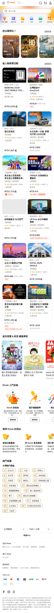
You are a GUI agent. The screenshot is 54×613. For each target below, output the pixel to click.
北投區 (10, 480)
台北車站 (12, 506)
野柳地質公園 (43, 480)
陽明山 (25, 480)
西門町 (26, 475)
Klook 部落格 (16, 547)
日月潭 (10, 475)
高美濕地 (12, 485)
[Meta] (4, 592)
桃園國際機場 (14, 491)
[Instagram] (9, 592)
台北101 (11, 470)
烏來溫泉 (42, 475)
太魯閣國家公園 (15, 501)
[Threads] (14, 592)
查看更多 (47, 31)
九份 (26, 470)
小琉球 (11, 511)
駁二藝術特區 (35, 491)
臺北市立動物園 (29, 496)
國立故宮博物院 (32, 485)
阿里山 (40, 470)
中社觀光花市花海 (34, 506)
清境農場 (35, 501)
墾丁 (10, 496)
